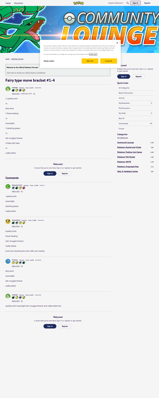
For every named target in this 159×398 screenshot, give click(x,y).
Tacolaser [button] (15, 260)
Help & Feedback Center (135, 171)
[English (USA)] (78, 3)
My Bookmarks (135, 103)
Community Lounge (135, 142)
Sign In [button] (50, 173)
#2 (22, 191)
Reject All (90, 61)
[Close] (117, 43)
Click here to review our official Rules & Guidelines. (26, 73)
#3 (22, 226)
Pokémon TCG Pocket (135, 157)
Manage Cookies (49, 61)
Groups (121, 128)
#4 (22, 266)
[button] (7, 88)
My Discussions (124, 108)
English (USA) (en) (115, 3)
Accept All (108, 61)
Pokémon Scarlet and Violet (135, 147)
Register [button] (65, 173)
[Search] (127, 3)
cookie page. (93, 54)
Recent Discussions (126, 93)
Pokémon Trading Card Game (135, 152)
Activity (121, 98)
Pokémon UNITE (135, 161)
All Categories (124, 88)
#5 (22, 301)
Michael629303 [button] (17, 185)
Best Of (121, 118)
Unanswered (135, 123)
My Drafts (135, 113)
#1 (34, 94)
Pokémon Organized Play (135, 166)
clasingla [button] (15, 87)
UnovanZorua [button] (16, 220)
